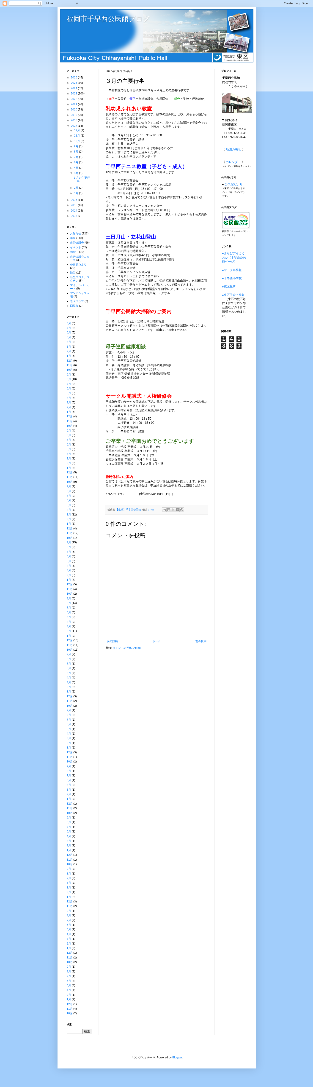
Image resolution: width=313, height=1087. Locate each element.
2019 (74, 115)
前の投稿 (200, 641)
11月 (77, 135)
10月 (77, 141)
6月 (76, 162)
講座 (73, 238)
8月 (76, 151)
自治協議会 (77, 242)
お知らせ (75, 233)
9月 (76, 146)
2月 (76, 187)
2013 (74, 215)
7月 (76, 157)
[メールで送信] (164, 509)
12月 (77, 130)
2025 (74, 82)
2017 (74, 125)
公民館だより (78, 264)
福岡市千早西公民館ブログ (108, 18)
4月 (76, 167)
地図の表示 (233, 149)
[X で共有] (173, 509)
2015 (74, 205)
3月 (76, 173)
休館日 (74, 252)
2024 (74, 88)
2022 (74, 99)
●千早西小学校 (232, 278)
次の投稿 (112, 641)
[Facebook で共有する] (177, 509)
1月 (76, 193)
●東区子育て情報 (233, 295)
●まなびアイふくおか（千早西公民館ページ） (234, 257)
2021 (74, 104)
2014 (74, 210)
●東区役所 (229, 286)
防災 (73, 272)
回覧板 (74, 305)
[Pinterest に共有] (181, 509)
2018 (74, 120)
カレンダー (233, 162)
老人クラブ (77, 301)
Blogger (177, 1057)
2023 (74, 93)
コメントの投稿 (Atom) (127, 648)
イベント (75, 247)
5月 (69, 337)
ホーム (156, 641)
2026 (74, 77)
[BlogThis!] (168, 509)
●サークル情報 (232, 270)
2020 (74, 109)
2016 (74, 199)
